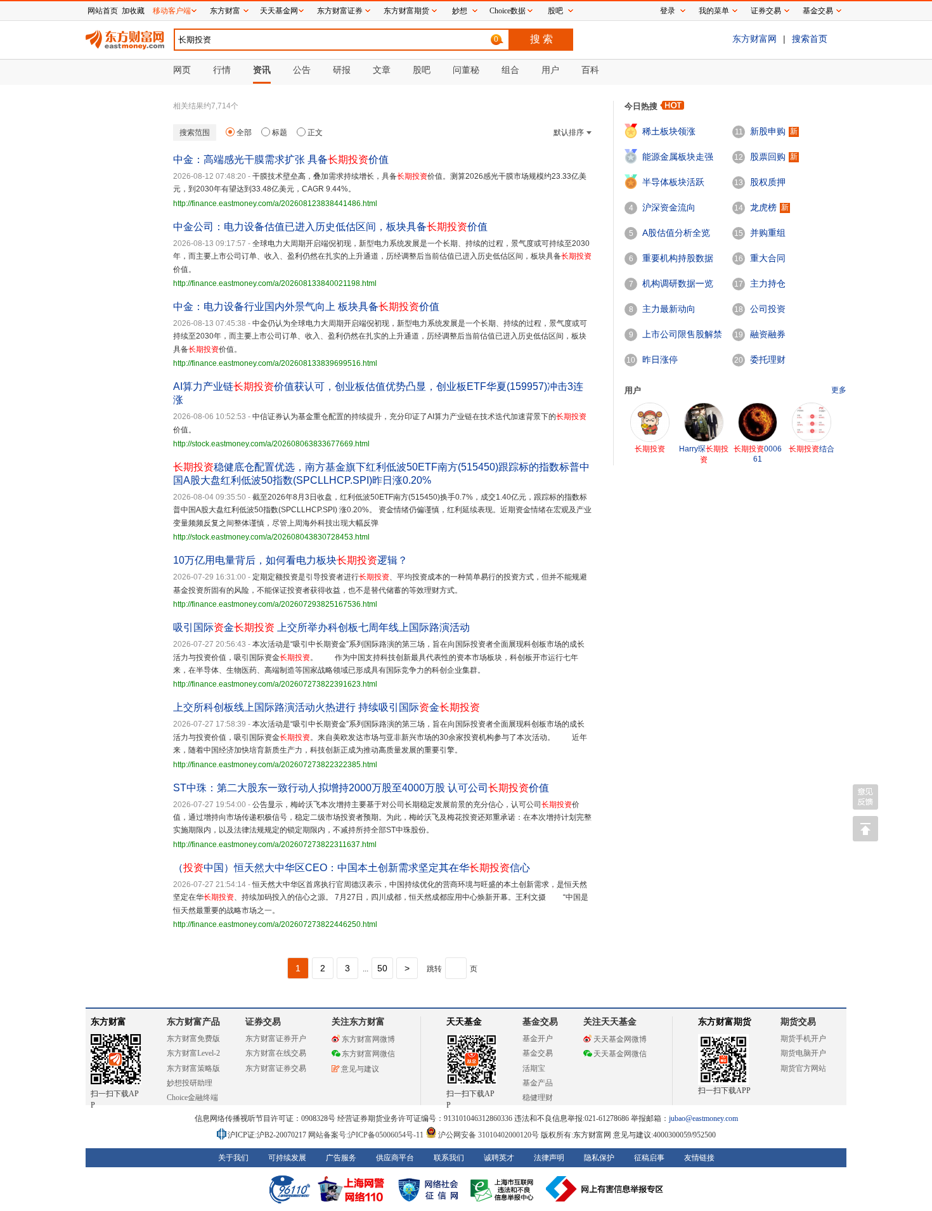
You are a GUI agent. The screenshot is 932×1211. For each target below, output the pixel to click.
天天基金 (464, 1021)
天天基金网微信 (620, 1053)
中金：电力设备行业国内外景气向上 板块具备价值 (306, 306)
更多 (838, 389)
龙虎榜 (763, 207)
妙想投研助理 (189, 1082)
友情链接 (699, 1157)
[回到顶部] (865, 828)
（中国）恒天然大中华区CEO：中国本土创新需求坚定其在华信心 (351, 867)
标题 (279, 132)
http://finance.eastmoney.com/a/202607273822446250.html (275, 924)
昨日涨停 (660, 359)
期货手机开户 (803, 1038)
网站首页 (102, 10)
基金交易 (537, 1053)
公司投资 (768, 309)
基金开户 (537, 1038)
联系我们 (449, 1157)
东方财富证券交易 (275, 1068)
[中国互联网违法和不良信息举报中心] (605, 1188)
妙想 (459, 10)
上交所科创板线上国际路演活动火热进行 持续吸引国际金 (326, 707)
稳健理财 (537, 1097)
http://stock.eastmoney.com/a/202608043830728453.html (271, 537)
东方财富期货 (724, 1021)
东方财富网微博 (368, 1039)
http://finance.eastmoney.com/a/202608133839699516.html (275, 363)
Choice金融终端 (192, 1097)
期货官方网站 (803, 1068)
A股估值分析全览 (676, 233)
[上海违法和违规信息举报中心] (504, 1188)
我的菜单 (714, 10)
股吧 (555, 10)
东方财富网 (754, 39)
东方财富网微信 (368, 1053)
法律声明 (549, 1157)
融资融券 (768, 334)
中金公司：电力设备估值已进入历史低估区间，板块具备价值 (330, 226)
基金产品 (537, 1082)
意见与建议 (360, 1069)
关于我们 (233, 1157)
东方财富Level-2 (193, 1053)
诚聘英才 (499, 1157)
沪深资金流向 (669, 207)
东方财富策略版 (193, 1068)
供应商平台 (395, 1157)
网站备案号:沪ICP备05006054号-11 (366, 1134)
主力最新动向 (669, 309)
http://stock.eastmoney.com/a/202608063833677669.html (271, 443)
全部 (244, 132)
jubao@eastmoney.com (703, 1118)
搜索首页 (809, 39)
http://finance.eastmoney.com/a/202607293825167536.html (275, 604)
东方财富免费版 (193, 1038)
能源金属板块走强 (677, 157)
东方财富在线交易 (275, 1053)
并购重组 (768, 233)
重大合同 (768, 258)
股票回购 (768, 157)
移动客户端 (172, 10)
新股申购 (768, 131)
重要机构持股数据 (677, 258)
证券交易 (766, 10)
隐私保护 (599, 1157)
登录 (667, 10)
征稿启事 (649, 1157)
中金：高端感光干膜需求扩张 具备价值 (281, 159)
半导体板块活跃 (673, 182)
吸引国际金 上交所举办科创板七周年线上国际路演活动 (321, 627)
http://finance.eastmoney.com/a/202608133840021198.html (275, 283)
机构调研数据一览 (677, 283)
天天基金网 (279, 10)
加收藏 (133, 10)
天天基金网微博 (620, 1039)
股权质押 (768, 182)
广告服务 (341, 1157)
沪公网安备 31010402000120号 (488, 1134)
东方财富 (108, 1021)
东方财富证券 (340, 10)
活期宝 (533, 1068)
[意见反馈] (865, 797)
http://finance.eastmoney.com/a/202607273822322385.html (275, 764)
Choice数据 (507, 10)
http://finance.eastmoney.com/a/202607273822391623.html (275, 684)
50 (382, 968)
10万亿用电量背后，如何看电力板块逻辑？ (290, 560)
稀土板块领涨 (669, 131)
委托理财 (768, 359)
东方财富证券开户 (275, 1038)
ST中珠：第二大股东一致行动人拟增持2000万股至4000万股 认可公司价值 (361, 787)
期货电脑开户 (803, 1053)
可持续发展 (287, 1157)
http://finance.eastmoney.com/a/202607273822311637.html (275, 844)
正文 (315, 132)
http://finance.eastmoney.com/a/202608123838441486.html (275, 203)
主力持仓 (768, 283)
